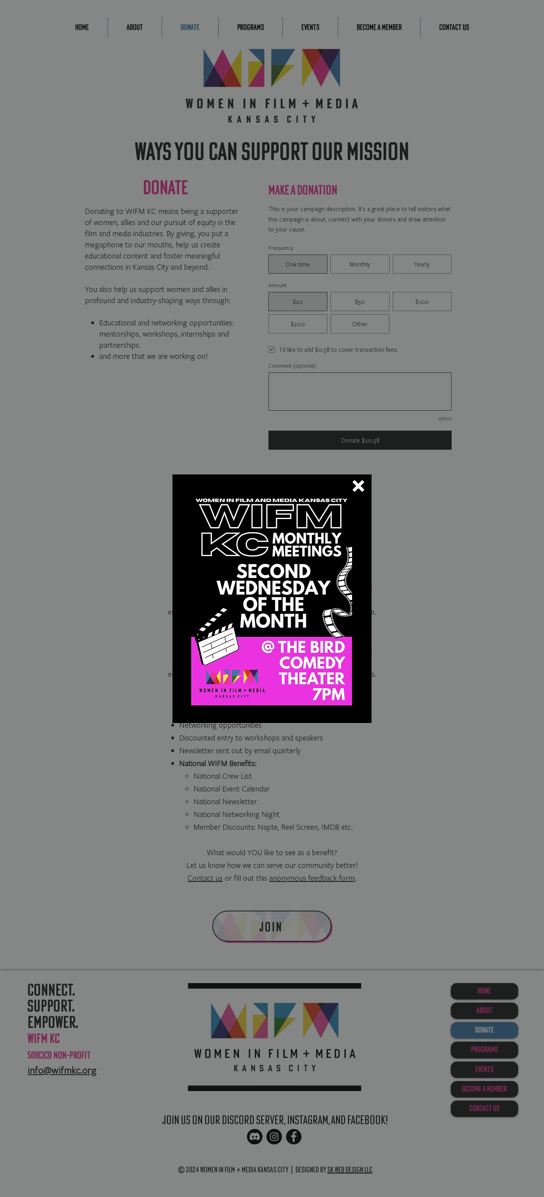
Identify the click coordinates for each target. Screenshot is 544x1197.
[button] (358, 486)
